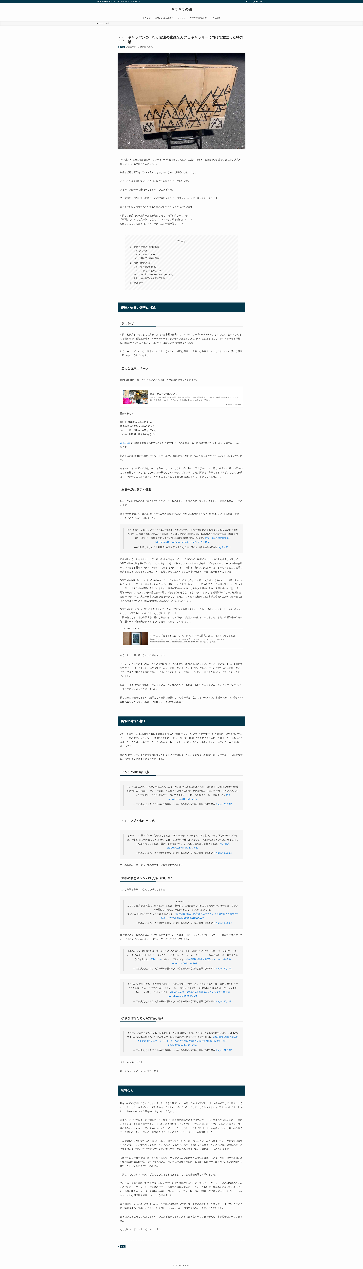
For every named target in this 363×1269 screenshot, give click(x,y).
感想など (138, 283)
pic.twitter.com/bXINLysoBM (183, 963)
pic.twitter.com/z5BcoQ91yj (190, 918)
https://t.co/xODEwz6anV (167, 542)
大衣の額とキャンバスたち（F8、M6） (156, 274)
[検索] (265, 1)
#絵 (228, 538)
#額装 (191, 1041)
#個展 (223, 538)
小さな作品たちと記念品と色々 (153, 278)
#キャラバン (210, 992)
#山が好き (222, 913)
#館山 (208, 538)
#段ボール (155, 959)
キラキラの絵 (181, 9)
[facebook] (246, 1)
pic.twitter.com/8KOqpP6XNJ (182, 1045)
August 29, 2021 (224, 804)
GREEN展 (125, 443)
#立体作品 (200, 1041)
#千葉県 (199, 992)
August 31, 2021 (224, 1050)
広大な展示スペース (148, 254)
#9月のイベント (209, 913)
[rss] (261, 1)
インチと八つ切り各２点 (150, 270)
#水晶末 (172, 918)
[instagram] (254, 1)
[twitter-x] (250, 1)
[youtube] (257, 1)
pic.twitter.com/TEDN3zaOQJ (182, 799)
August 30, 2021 (224, 853)
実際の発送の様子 (143, 263)
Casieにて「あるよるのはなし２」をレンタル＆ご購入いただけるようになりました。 (194, 635)
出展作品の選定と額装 (149, 258)
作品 (122, 47)
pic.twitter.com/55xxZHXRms (195, 542)
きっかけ (143, 251)
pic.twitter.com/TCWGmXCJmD (182, 848)
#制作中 (227, 959)
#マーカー (217, 959)
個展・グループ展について (163, 394)
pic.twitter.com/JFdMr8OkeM (182, 996)
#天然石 (184, 1041)
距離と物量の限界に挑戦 (146, 247)
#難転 (231, 913)
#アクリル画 (223, 992)
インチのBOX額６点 (148, 267)
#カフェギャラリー (156, 1041)
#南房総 (216, 538)
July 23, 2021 (224, 547)
